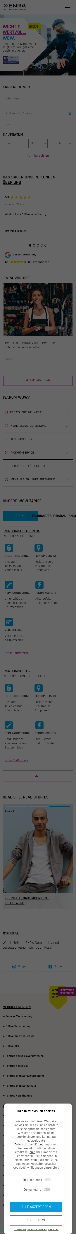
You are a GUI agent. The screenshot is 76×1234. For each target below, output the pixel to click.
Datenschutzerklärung (29, 1144)
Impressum (53, 1230)
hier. (32, 1152)
